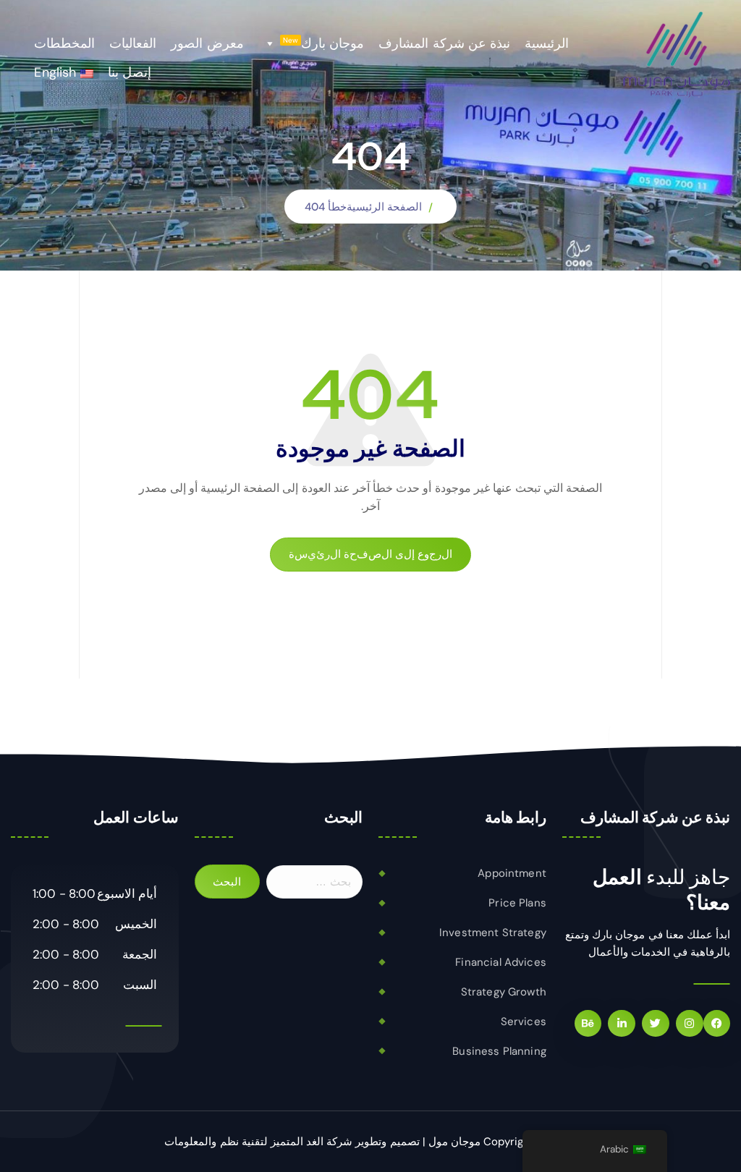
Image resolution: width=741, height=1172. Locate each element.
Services (523, 1021)
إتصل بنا (129, 72)
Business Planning (499, 1051)
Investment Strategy (492, 932)
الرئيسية (547, 43)
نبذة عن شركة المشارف (443, 43)
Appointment (512, 873)
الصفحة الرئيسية (384, 207)
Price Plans (517, 903)
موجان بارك (324, 43)
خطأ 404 (326, 207)
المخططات (64, 43)
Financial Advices (500, 962)
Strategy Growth (503, 992)
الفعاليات (132, 43)
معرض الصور (207, 43)
